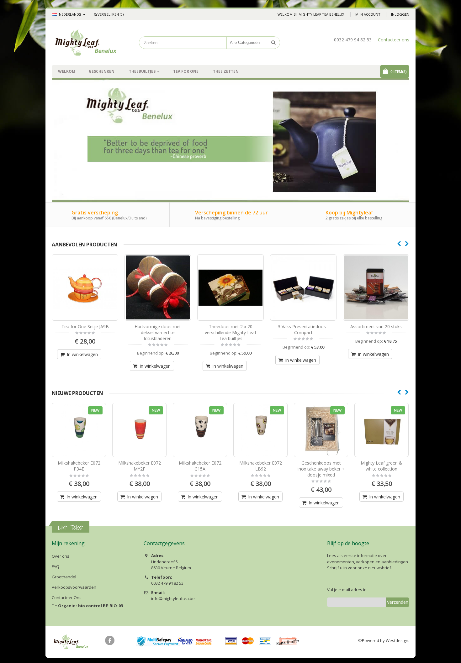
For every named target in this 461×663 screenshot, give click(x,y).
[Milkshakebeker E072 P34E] (79, 430)
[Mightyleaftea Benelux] (86, 42)
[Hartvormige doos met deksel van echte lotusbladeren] (158, 287)
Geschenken (101, 71)
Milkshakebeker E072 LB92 (260, 466)
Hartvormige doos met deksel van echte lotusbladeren (158, 332)
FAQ (55, 566)
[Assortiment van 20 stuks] (376, 287)
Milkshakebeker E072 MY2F (139, 466)
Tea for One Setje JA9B (85, 326)
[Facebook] (109, 640)
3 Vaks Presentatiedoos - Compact (303, 329)
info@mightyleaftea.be (173, 598)
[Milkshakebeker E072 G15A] (200, 430)
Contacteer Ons (67, 597)
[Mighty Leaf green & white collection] (381, 430)
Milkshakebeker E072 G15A (200, 466)
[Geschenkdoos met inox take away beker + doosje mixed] (321, 430)
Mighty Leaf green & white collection (381, 466)
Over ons (60, 556)
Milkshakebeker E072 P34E (79, 466)
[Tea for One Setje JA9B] (85, 287)
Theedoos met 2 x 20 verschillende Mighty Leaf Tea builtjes (230, 332)
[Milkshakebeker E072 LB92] (260, 430)
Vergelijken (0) (111, 14)
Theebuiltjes (142, 71)
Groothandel (64, 577)
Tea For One (186, 71)
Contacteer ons (393, 40)
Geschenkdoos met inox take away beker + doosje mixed (321, 469)
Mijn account (367, 14)
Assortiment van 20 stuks (376, 326)
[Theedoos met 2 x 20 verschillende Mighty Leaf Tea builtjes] (230, 287)
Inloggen (400, 14)
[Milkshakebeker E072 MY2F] (139, 430)
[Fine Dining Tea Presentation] (303, 287)
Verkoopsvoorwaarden (74, 587)
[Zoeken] (273, 43)
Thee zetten (226, 71)
